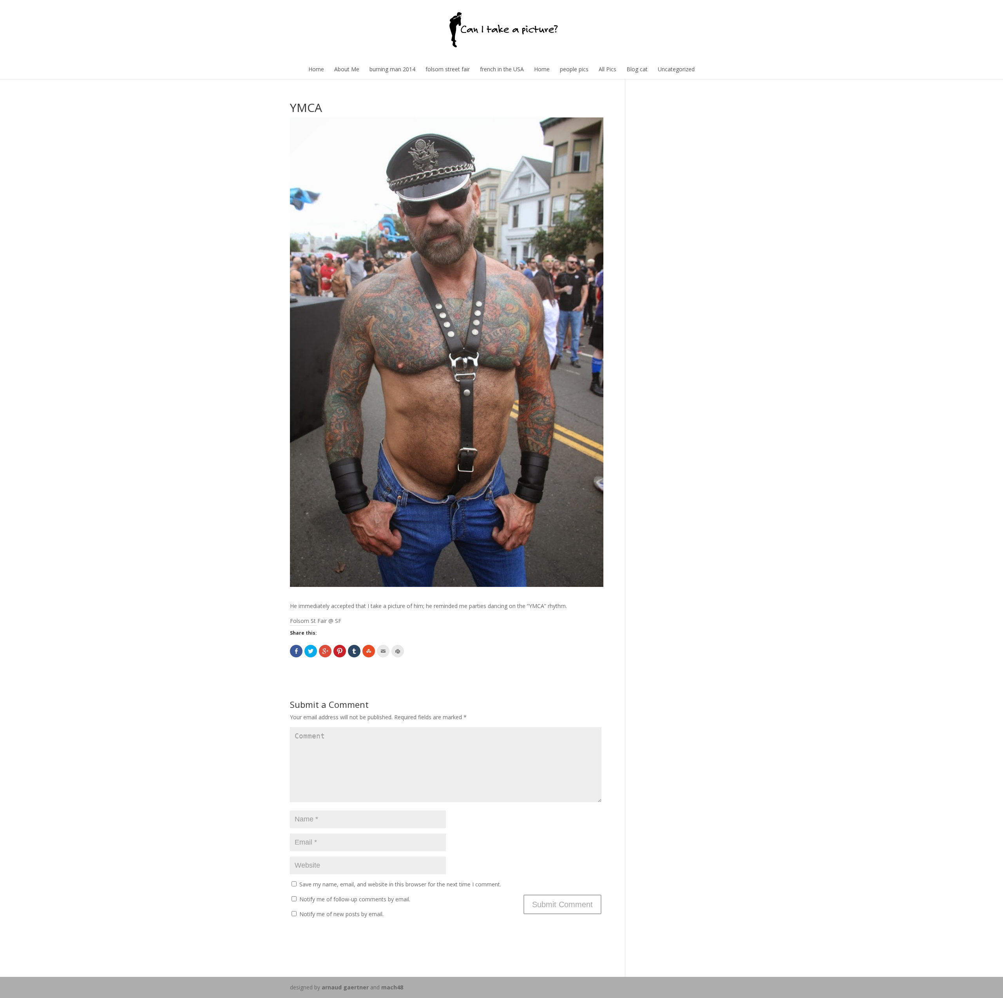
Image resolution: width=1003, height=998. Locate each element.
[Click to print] (397, 651)
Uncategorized (676, 69)
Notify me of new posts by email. (341, 914)
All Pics (607, 69)
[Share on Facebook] (296, 651)
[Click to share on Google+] (325, 651)
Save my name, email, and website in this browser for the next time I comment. (400, 884)
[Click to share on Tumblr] (354, 651)
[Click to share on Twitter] (310, 651)
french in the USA (502, 69)
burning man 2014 (392, 69)
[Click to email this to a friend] (383, 651)
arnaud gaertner (345, 987)
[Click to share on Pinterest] (339, 651)
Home (316, 69)
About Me (346, 69)
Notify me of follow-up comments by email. (354, 899)
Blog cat (637, 69)
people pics (574, 69)
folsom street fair (447, 69)
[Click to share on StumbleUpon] (368, 651)
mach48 (392, 987)
